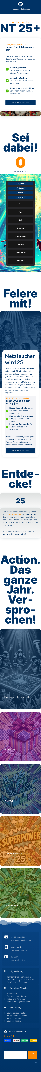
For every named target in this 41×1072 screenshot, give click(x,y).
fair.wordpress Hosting (16, 1013)
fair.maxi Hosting (14, 1021)
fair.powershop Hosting (17, 1016)
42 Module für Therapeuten (19, 977)
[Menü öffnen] (35, 1063)
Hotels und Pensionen (16, 999)
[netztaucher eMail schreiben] (20, 939)
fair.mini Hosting (14, 1018)
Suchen (7, 1049)
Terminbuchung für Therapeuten (21, 979)
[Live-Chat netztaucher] (20, 959)
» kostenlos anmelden (20, 103)
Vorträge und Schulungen (18, 982)
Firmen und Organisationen (18, 1002)
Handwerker (12, 993)
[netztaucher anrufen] (20, 949)
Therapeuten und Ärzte (17, 996)
